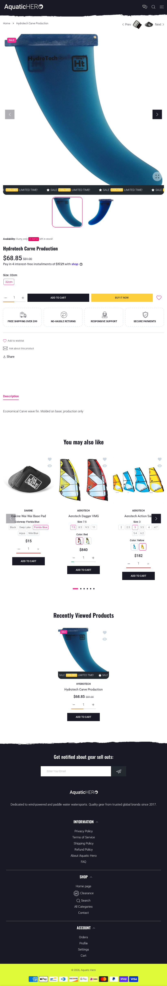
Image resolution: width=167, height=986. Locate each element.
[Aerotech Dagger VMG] (83, 480)
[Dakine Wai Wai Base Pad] (28, 480)
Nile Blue (33, 533)
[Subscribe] (118, 771)
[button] (157, 114)
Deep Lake (25, 527)
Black (13, 527)
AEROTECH (83, 510)
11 (93, 527)
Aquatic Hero (88, 970)
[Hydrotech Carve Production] (83, 653)
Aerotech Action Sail (138, 516)
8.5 (80, 527)
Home (6, 23)
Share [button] (10, 357)
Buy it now (122, 297)
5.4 (135, 533)
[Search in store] (153, 7)
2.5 (128, 527)
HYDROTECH (83, 684)
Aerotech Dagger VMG (83, 516)
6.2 (142, 533)
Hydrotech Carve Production (83, 689)
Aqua (22, 533)
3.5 (142, 527)
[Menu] (162, 7)
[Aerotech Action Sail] (138, 480)
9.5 (87, 527)
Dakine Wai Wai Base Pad (28, 516)
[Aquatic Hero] (23, 6)
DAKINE (28, 510)
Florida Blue (40, 527)
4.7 (156, 527)
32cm (8, 281)
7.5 (73, 527)
